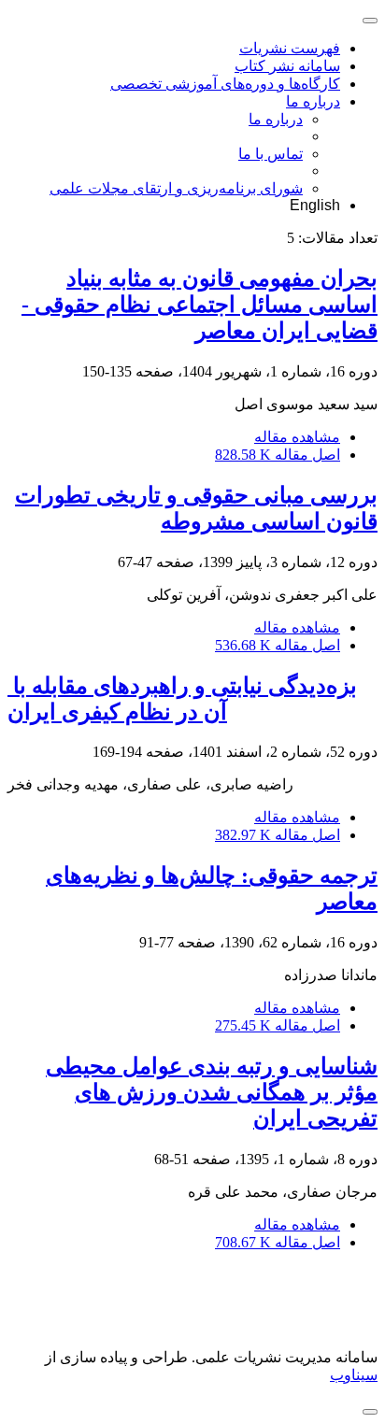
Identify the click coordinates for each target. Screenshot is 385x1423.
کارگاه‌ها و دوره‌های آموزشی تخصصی (225, 84)
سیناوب (354, 1375)
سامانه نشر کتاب (287, 66)
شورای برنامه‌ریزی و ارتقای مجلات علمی (176, 188)
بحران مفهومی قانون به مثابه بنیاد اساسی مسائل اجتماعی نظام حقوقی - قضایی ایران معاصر (199, 304)
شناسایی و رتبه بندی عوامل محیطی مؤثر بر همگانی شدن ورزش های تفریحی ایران (212, 1092)
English (315, 205)
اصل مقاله (277, 454)
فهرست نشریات (289, 48)
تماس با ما (270, 154)
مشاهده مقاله (297, 437)
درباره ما (313, 101)
